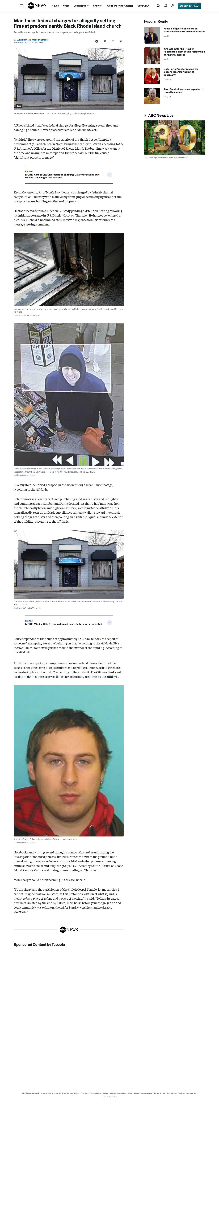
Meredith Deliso (40, 39)
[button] (21, 6)
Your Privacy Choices (175, 1093)
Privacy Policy (47, 1093)
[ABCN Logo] (37, 5)
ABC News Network (30, 1093)
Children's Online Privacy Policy (94, 1093)
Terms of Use (159, 1093)
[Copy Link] (121, 41)
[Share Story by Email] (113, 41)
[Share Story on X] (105, 41)
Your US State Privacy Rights (66, 1093)
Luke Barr (22, 39)
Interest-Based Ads (118, 1093)
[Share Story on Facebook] (97, 41)
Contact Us (191, 1093)
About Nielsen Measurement (140, 1093)
